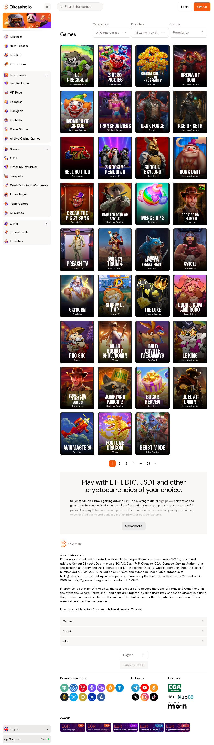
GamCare (92, 609)
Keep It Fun (108, 609)
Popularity (181, 32)
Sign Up (202, 7)
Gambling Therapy (129, 609)
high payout (167, 501)
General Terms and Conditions (178, 588)
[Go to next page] (155, 463)
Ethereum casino (103, 510)
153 (148, 463)
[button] (188, 33)
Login (185, 7)
